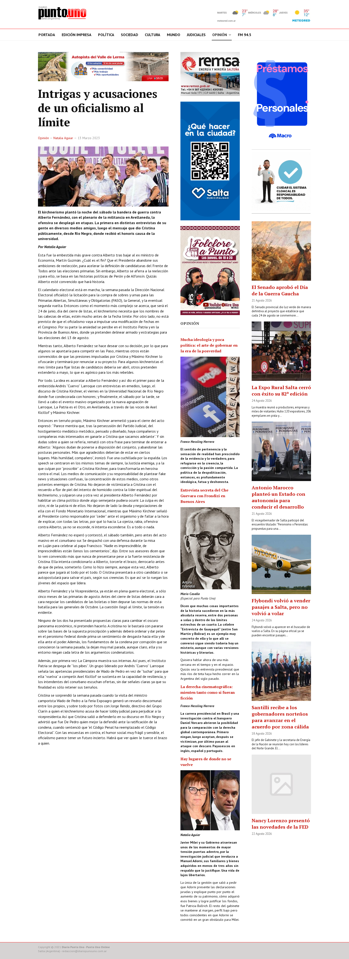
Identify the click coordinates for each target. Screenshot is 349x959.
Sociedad (129, 34)
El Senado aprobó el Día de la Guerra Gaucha (280, 290)
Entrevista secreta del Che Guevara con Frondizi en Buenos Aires (204, 495)
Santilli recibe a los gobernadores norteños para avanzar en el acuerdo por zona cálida (280, 717)
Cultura (152, 34)
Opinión (219, 34)
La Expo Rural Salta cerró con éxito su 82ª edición (281, 390)
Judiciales (196, 34)
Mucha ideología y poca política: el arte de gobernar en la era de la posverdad (209, 345)
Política (106, 34)
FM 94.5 (244, 34)
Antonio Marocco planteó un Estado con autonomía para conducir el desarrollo (278, 497)
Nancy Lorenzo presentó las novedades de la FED (281, 823)
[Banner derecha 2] (210, 161)
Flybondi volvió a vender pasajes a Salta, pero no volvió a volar (281, 607)
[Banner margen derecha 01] (281, 99)
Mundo (173, 34)
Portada (46, 34)
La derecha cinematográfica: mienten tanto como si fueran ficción (207, 692)
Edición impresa (76, 34)
